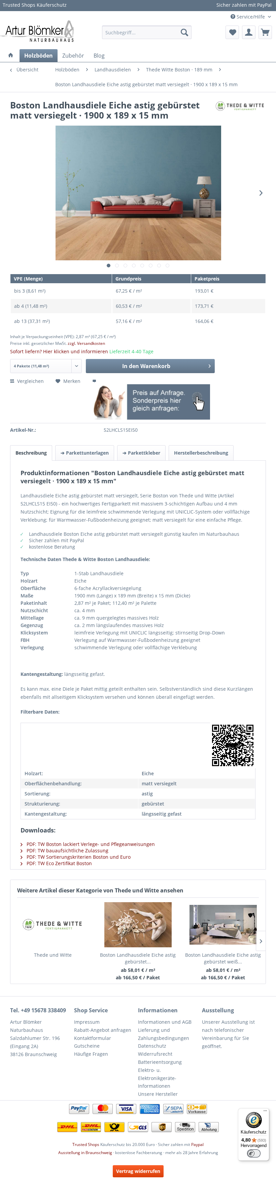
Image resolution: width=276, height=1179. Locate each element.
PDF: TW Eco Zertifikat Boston (58, 863)
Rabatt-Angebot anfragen (102, 1030)
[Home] (10, 55)
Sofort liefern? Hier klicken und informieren (59, 351)
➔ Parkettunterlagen (85, 453)
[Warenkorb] (265, 32)
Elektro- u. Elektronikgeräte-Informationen (157, 1078)
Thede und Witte (53, 955)
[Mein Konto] (248, 32)
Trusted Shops (85, 1144)
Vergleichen (30, 381)
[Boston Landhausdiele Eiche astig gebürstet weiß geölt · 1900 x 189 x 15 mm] (223, 924)
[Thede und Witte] (53, 924)
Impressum (87, 1022)
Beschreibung (31, 453)
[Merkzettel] (232, 32)
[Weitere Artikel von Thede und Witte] (240, 112)
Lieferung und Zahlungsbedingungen (163, 1034)
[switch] (254, 1153)
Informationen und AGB (165, 1022)
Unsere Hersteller (158, 1094)
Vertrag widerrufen (138, 1171)
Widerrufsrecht (155, 1054)
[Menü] (265, 1112)
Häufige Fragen (91, 1054)
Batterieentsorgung (160, 1062)
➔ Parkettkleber (141, 453)
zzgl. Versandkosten (86, 343)
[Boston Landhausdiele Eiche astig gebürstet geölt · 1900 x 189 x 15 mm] (138, 924)
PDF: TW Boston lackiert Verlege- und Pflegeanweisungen (90, 844)
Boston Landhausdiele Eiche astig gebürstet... (138, 958)
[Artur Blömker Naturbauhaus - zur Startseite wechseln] (37, 30)
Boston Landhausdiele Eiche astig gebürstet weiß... (223, 958)
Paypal (197, 1144)
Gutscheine (87, 1046)
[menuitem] (147, 32)
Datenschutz (152, 1046)
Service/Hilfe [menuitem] (250, 16)
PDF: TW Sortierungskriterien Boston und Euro (78, 857)
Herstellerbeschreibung (201, 453)
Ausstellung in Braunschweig (85, 1152)
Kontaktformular (92, 1038)
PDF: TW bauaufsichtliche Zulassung (66, 850)
